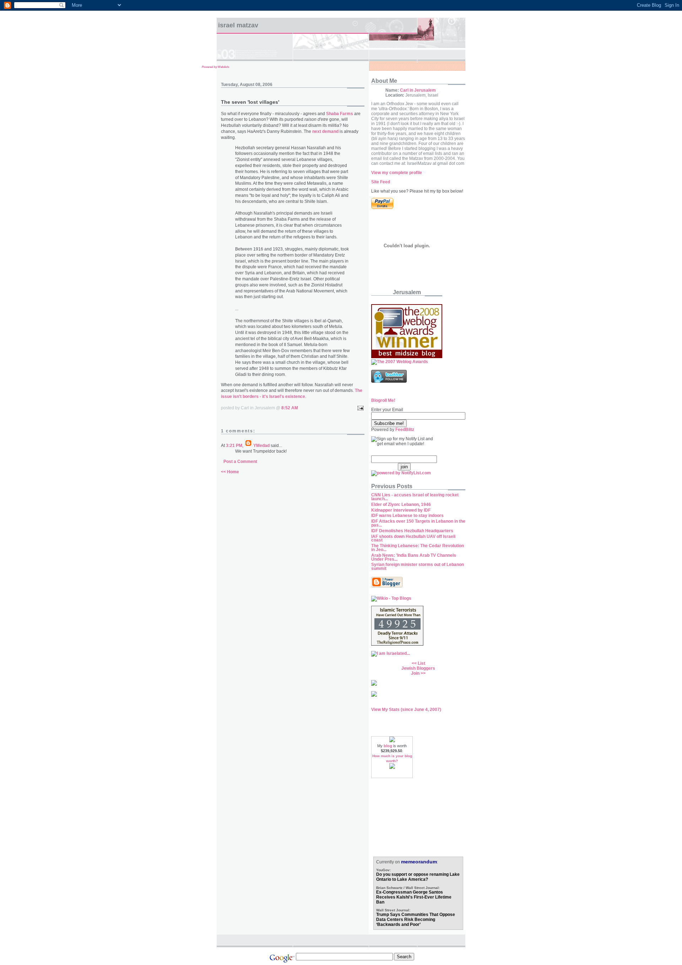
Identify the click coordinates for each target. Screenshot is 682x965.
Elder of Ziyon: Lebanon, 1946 (401, 504)
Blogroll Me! (383, 400)
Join (415, 673)
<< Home (230, 471)
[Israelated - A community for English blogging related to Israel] (390, 653)
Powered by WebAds (215, 67)
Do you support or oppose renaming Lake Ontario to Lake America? (418, 877)
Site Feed (380, 181)
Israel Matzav (238, 25)
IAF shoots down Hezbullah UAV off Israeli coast (413, 538)
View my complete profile (396, 172)
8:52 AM (289, 407)
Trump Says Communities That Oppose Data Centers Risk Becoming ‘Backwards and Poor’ (415, 919)
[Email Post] (359, 407)
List (421, 663)
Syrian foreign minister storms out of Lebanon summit (417, 566)
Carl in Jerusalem (418, 90)
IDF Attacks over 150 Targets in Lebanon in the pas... (418, 523)
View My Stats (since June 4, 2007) (406, 709)
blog (388, 746)
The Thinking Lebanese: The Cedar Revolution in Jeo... (417, 547)
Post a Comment (240, 461)
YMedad (261, 445)
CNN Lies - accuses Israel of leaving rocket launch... (415, 496)
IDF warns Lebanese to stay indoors (407, 515)
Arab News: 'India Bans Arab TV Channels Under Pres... (413, 557)
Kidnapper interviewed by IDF (401, 510)
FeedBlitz (404, 429)
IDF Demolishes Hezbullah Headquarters (412, 530)
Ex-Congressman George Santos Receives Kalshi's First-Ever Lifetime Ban (413, 897)
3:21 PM (234, 445)
